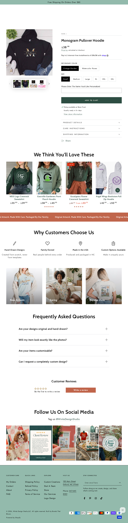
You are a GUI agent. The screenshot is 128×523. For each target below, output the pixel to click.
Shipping (64, 50)
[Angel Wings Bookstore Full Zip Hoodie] (109, 178)
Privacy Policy (31, 490)
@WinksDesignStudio (68, 419)
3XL (113, 80)
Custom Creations (52, 481)
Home (63, 34)
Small (66, 80)
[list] (64, 250)
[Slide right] (49, 84)
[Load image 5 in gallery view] (42, 84)
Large (88, 80)
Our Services (50, 494)
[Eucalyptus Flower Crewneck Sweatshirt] (79, 178)
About (9, 490)
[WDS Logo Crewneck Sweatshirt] (19, 178)
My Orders (11, 481)
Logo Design (50, 498)
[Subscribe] (120, 482)
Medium (77, 80)
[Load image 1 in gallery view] (17, 84)
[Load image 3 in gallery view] (25, 84)
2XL (105, 80)
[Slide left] (9, 84)
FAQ (8, 494)
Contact (9, 486)
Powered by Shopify (13, 518)
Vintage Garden (70, 69)
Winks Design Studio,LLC (22, 511)
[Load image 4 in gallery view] (33, 84)
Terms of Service (32, 494)
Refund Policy (31, 486)
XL (97, 80)
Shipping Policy (32, 481)
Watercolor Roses (89, 69)
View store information (73, 114)
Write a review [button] (81, 390)
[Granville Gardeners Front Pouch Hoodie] (49, 178)
